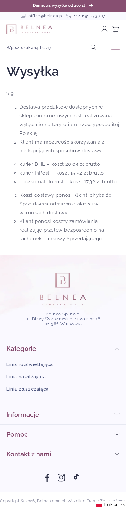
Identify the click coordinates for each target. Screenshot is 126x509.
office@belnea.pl (45, 16)
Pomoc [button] (17, 434)
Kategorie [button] (21, 349)
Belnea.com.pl (51, 501)
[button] (118, 29)
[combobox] (52, 47)
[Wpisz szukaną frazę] (94, 47)
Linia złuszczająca (27, 389)
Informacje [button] (22, 415)
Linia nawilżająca (26, 376)
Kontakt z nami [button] (28, 454)
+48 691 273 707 (89, 16)
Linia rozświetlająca (29, 364)
